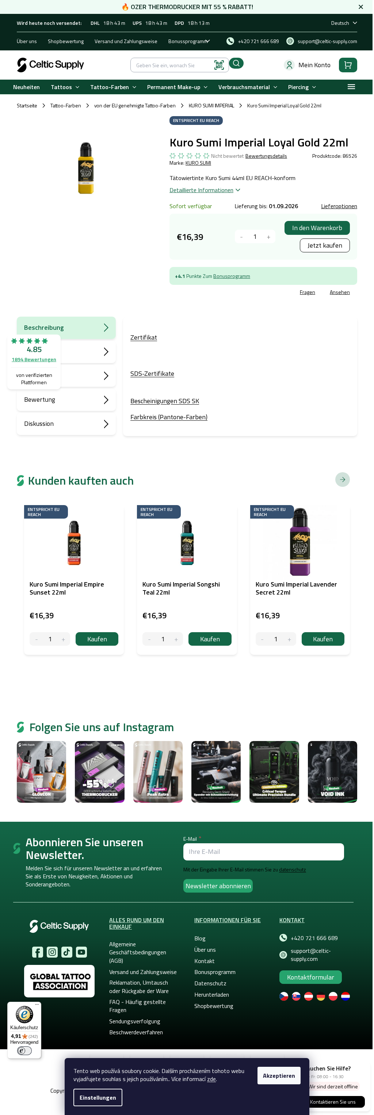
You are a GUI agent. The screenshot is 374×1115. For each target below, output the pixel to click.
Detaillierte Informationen (201, 190)
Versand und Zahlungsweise (126, 41)
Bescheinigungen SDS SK (164, 401)
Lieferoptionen (339, 206)
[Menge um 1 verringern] (241, 236)
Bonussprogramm (188, 41)
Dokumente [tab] (40, 376)
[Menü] (37, 1006)
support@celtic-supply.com (311, 955)
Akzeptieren (279, 1075)
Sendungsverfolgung (134, 1021)
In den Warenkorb (317, 228)
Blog (200, 938)
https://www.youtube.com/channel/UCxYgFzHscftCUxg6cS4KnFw (81, 952)
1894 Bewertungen (34, 359)
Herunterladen (211, 994)
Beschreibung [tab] (44, 327)
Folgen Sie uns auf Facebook (37, 952)
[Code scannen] (219, 65)
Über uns (27, 41)
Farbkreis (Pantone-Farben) (168, 417)
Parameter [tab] (39, 351)
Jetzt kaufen (325, 245)
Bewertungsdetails (266, 156)
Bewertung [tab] (39, 399)
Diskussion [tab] (39, 423)
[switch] (24, 1050)
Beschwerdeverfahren (136, 1032)
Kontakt (204, 961)
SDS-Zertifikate (152, 373)
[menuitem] (26, 87)
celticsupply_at (52, 952)
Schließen (225, 293)
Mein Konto (314, 65)
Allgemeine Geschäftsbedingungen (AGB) (137, 952)
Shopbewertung (66, 41)
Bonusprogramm (231, 276)
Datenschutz (210, 983)
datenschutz (292, 869)
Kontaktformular (310, 977)
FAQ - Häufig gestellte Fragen (137, 1006)
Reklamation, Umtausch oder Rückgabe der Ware (139, 986)
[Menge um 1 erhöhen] (268, 236)
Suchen (236, 63)
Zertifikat (143, 337)
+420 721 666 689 (314, 938)
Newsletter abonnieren (218, 886)
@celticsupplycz (66, 952)
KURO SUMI (198, 163)
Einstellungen (98, 1097)
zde (211, 1078)
